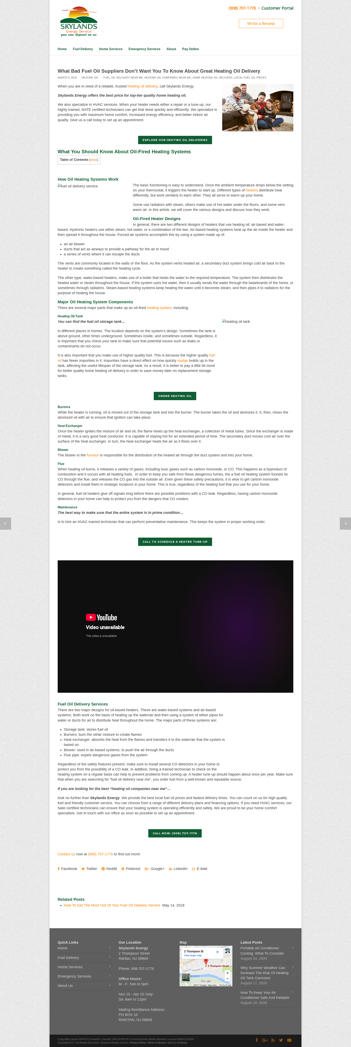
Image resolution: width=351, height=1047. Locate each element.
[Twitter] (281, 1040)
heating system (159, 308)
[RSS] (273, 1040)
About (171, 49)
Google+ (157, 869)
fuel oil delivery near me (123, 77)
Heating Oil (90, 77)
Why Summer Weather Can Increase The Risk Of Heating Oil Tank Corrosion (264, 973)
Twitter (91, 869)
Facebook (68, 869)
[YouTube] (289, 1040)
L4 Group (182, 1042)
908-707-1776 (142, 969)
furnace (93, 455)
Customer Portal (277, 8)
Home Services (110, 49)
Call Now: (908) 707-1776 (175, 833)
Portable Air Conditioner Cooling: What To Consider (262, 950)
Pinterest (132, 869)
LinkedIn (180, 869)
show (93, 159)
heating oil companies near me (167, 77)
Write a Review (261, 23)
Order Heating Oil (175, 396)
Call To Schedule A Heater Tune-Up (175, 541)
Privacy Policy (138, 1042)
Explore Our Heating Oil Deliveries (175, 140)
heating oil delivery (143, 86)
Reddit (111, 869)
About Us (65, 986)
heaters (252, 190)
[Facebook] (257, 1040)
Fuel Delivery (83, 49)
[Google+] (265, 1040)
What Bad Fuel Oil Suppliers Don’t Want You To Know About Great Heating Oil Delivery (159, 71)
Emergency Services (144, 49)
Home (62, 49)
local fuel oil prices (250, 77)
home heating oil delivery (212, 77)
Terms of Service (157, 1042)
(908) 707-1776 (242, 8)
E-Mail (201, 869)
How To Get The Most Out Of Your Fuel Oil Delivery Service (112, 905)
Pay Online (190, 49)
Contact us (66, 854)
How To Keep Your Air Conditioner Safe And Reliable (264, 995)
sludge (182, 361)
